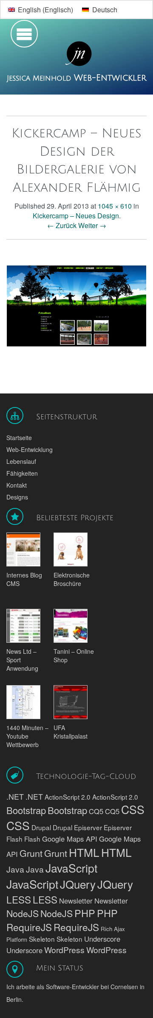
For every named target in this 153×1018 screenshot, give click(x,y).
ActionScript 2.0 (68, 796)
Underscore (102, 939)
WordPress (64, 949)
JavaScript (71, 867)
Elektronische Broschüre (72, 579)
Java (15, 869)
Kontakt (16, 485)
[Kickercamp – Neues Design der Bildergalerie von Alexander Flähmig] (76, 305)
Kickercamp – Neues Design (76, 215)
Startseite (19, 437)
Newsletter (76, 900)
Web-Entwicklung (29, 449)
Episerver (88, 827)
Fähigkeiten (22, 473)
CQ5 (96, 811)
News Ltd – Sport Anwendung (22, 659)
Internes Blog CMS (24, 579)
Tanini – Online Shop (74, 655)
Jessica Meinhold (40, 78)
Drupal (41, 827)
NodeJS (22, 913)
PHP (84, 913)
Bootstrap (26, 810)
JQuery (78, 884)
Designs (17, 497)
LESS (18, 899)
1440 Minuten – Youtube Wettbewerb (27, 736)
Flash (14, 838)
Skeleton (42, 938)
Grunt (31, 852)
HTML (84, 852)
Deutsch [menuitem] (104, 9)
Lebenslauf (21, 461)
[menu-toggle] (22, 36)
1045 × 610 (115, 206)
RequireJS (29, 927)
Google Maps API (69, 839)
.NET (15, 796)
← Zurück (61, 225)
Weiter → (92, 225)
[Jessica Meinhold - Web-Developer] (77, 54)
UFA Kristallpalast (71, 731)
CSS (132, 809)
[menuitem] (40, 9)
